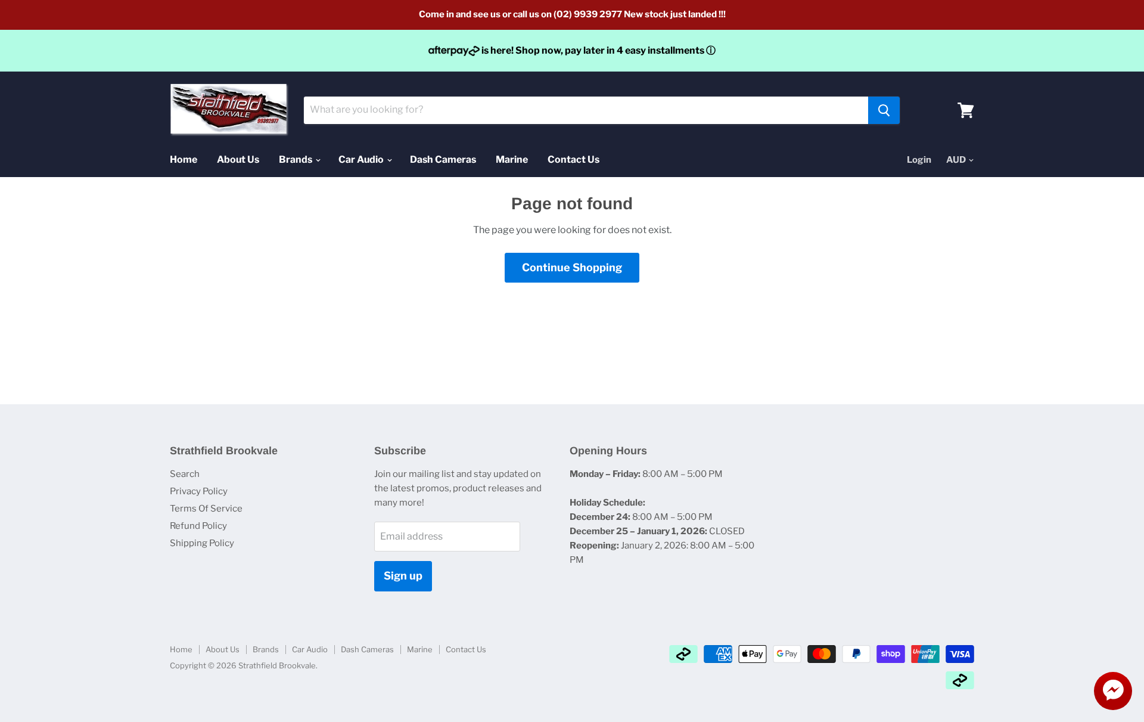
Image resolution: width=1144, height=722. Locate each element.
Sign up (403, 575)
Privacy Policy (199, 491)
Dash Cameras (443, 159)
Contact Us (573, 159)
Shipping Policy (202, 543)
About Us (238, 159)
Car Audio (362, 159)
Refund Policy (198, 525)
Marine (512, 159)
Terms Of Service (206, 508)
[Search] (884, 110)
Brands (296, 159)
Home (183, 159)
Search (185, 474)
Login (919, 159)
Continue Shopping (572, 267)
